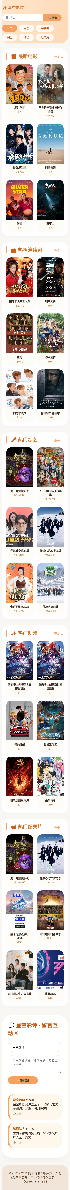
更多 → (59, 57)
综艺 (10, 37)
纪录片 (44, 37)
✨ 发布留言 (22, 1080)
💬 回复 (17, 1113)
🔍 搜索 (52, 18)
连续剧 (44, 28)
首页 (10, 28)
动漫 (26, 37)
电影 (26, 28)
